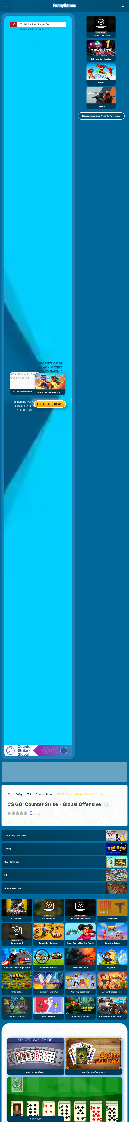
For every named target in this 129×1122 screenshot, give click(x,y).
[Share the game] (63, 750)
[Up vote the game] (46, 750)
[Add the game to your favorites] (106, 804)
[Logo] (64, 6)
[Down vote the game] (54, 750)
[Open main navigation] (6, 6)
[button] (123, 6)
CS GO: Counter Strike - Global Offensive (80, 794)
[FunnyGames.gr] (9, 794)
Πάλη (19, 794)
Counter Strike (43, 794)
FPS (29, 794)
